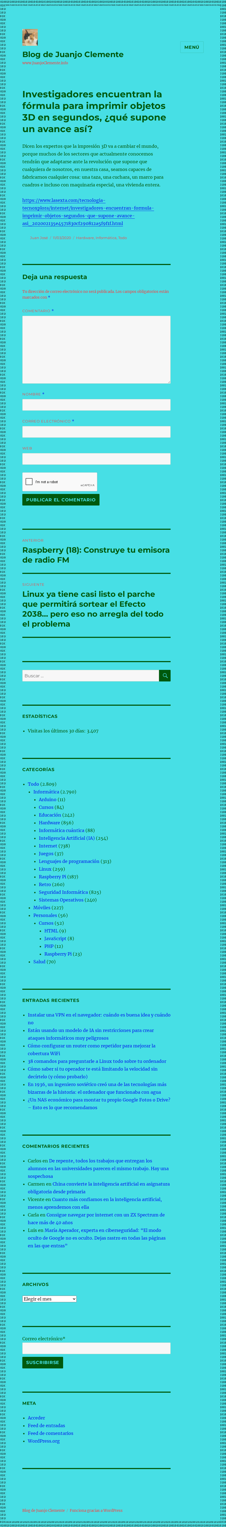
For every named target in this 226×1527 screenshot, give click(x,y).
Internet (48, 846)
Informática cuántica (61, 830)
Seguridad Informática (63, 892)
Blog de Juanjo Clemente (73, 54)
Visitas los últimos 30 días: (57, 731)
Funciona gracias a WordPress (96, 1510)
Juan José (39, 238)
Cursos (46, 807)
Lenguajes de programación (69, 861)
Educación (50, 815)
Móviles (41, 907)
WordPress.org (44, 1441)
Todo (122, 238)
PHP (48, 946)
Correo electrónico (48, 421)
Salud (39, 961)
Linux (45, 869)
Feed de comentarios (50, 1433)
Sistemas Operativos (61, 900)
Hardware (85, 238)
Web (27, 448)
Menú (192, 47)
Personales (45, 915)
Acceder (36, 1418)
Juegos (46, 853)
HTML (51, 931)
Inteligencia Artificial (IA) (67, 838)
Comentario (38, 311)
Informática (106, 238)
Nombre (33, 394)
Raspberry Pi (52, 876)
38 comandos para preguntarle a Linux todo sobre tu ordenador (97, 1061)
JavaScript (55, 938)
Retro (45, 884)
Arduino (48, 799)
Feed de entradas (46, 1425)
